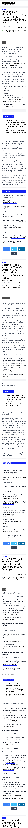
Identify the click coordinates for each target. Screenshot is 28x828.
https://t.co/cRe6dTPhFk (10, 764)
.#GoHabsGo (18, 99)
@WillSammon (10, 762)
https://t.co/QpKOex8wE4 (10, 371)
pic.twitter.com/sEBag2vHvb (11, 721)
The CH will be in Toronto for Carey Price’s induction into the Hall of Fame (16, 126)
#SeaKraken (9, 510)
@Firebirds (10, 514)
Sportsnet (20, 355)
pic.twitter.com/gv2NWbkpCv (11, 101)
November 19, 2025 (8, 106)
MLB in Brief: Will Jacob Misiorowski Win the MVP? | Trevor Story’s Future (16, 690)
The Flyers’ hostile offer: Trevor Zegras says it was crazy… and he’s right (16, 132)
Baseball (4, 556)
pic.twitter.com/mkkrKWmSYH (12, 795)
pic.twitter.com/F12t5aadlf (17, 222)
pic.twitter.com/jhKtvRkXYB (11, 498)
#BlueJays (9, 634)
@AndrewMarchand (16, 712)
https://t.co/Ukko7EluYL (18, 237)
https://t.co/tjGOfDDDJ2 (10, 664)
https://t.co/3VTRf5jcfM (10, 202)
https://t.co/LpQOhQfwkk (10, 532)
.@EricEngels (19, 365)
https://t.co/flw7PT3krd (10, 614)
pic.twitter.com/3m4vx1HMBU (11, 516)
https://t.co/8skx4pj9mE (14, 641)
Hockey (3, 9)
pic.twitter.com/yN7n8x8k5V (11, 474)
